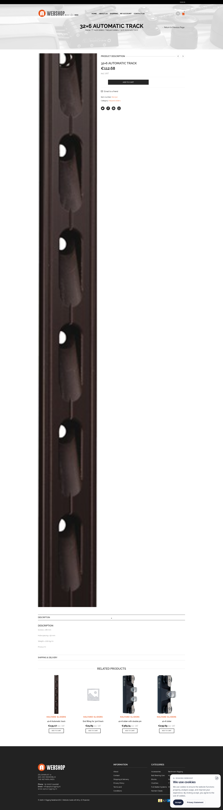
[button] (56, 731)
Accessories (156, 772)
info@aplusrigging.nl (52, 787)
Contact (116, 775)
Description (44, 617)
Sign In (182, 2)
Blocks (154, 779)
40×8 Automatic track (56, 721)
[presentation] (34, 698)
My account (126, 14)
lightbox (42, 602)
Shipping (114, 14)
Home (94, 14)
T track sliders (98, 30)
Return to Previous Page (174, 27)
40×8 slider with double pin (129, 721)
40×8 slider (166, 721)
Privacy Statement (195, 802)
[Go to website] (216, 778)
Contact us (139, 14)
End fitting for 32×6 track (93, 721)
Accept (178, 802)
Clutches (154, 783)
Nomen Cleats (156, 791)
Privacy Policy (118, 783)
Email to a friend (111, 91)
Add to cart (128, 82)
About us (103, 14)
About (115, 772)
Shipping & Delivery (47, 657)
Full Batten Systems (159, 787)
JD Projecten (85, 800)
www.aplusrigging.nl (47, 789)
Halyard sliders (112, 30)
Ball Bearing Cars (158, 775)
